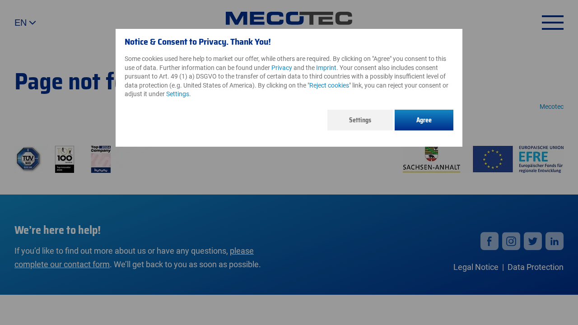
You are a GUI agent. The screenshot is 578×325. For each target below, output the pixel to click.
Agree (424, 120)
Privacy (281, 67)
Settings (360, 120)
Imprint (326, 67)
